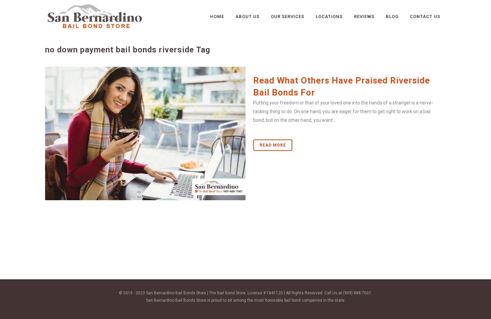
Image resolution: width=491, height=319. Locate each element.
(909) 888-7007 (357, 293)
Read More (273, 145)
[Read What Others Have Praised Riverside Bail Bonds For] (145, 133)
